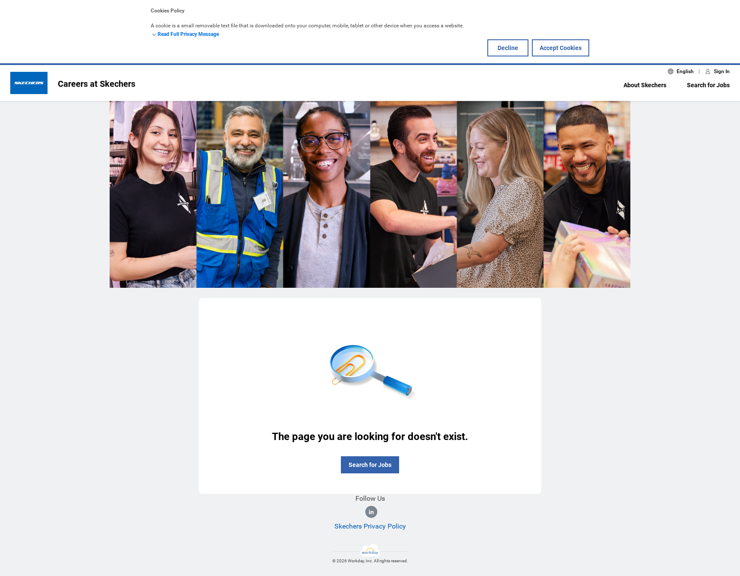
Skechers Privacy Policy (370, 526)
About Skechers (645, 85)
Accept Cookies (561, 47)
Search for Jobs (708, 85)
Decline (508, 47)
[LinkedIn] (371, 512)
